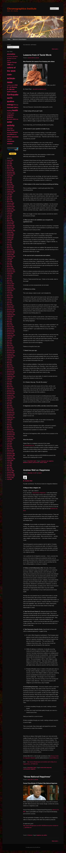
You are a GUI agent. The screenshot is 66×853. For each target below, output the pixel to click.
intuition (9, 113)
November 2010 (11, 434)
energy (10, 104)
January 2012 (10, 410)
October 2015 (10, 333)
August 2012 (10, 398)
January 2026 (10, 170)
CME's (12, 64)
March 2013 (10, 386)
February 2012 (10, 409)
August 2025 (10, 175)
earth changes (12, 92)
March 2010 (10, 448)
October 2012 (10, 395)
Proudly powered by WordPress (33, 847)
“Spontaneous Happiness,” (39, 492)
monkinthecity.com (29, 445)
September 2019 (11, 272)
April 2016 (9, 323)
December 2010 (11, 433)
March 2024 (10, 201)
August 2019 (10, 273)
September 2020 (11, 256)
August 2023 (10, 211)
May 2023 (9, 217)
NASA (14, 119)
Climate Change (12, 62)
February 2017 (10, 306)
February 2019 (10, 283)
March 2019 (10, 282)
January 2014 (10, 369)
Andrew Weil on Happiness (36, 469)
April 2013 (9, 385)
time (16, 134)
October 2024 (10, 189)
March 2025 (10, 184)
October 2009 (10, 457)
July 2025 (9, 177)
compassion (43, 461)
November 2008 (11, 476)
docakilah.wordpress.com (39, 89)
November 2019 (11, 270)
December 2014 (11, 350)
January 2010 (10, 452)
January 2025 (10, 187)
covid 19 (13, 85)
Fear (17, 105)
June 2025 (9, 179)
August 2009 (10, 460)
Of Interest (30, 835)
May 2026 (9, 165)
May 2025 (9, 181)
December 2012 (11, 392)
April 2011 (9, 426)
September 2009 (11, 458)
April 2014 (9, 364)
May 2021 (9, 244)
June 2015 (9, 340)
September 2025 (11, 174)
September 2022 (11, 230)
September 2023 (11, 210)
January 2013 (10, 390)
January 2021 (10, 249)
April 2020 (9, 265)
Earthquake (12, 94)
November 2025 (11, 172)
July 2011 (9, 421)
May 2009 (9, 465)
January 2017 (10, 307)
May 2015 (9, 342)
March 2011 (10, 428)
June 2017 (9, 301)
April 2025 (9, 182)
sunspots (15, 132)
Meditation (25, 462)
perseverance (36, 462)
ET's (15, 105)
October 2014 (10, 354)
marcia (37, 57)
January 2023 (10, 223)
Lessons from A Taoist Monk (37, 54)
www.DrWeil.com (54, 758)
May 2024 (9, 198)
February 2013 (10, 388)
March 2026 (10, 167)
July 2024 (9, 194)
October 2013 (10, 374)
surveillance (10, 134)
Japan (13, 113)
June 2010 (9, 443)
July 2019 (9, 275)
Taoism (41, 462)
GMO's (16, 107)
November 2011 (11, 414)
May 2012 (9, 404)
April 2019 (9, 280)
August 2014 (10, 357)
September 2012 (11, 397)
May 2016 (9, 321)
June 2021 (9, 242)
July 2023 (9, 213)
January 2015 (10, 349)
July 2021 (9, 241)
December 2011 (11, 412)
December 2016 (11, 309)
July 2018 (9, 292)
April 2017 (9, 302)
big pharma (15, 56)
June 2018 (9, 294)
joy (42, 835)
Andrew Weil (43, 767)
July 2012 (9, 400)
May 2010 (9, 445)
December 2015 (11, 330)
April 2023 (9, 218)
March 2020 (10, 266)
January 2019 (10, 285)
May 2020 (9, 263)
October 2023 (10, 208)
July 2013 (9, 380)
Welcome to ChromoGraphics (19, 39)
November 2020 (11, 253)
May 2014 (9, 362)
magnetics (10, 115)
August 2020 (10, 258)
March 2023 (10, 220)
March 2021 (10, 247)
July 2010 (9, 441)
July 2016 (9, 318)
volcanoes (10, 141)
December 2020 (11, 251)
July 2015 (9, 338)
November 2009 (11, 455)
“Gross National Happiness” (37, 776)
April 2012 (9, 405)
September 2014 (11, 356)
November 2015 (11, 332)
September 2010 (11, 438)
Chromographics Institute (21, 8)
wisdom (45, 462)
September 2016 (11, 314)
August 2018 (10, 290)
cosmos (9, 85)
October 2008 (10, 477)
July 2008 (9, 479)
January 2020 (10, 268)
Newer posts (55, 49)
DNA (16, 85)
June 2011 (9, 422)
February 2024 (10, 203)
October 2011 (10, 416)
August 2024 (10, 193)
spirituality (9, 132)
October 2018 (10, 287)
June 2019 (9, 277)
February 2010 (10, 450)
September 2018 (11, 289)
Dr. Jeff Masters (12, 87)
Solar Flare (10, 128)
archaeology (9, 56)
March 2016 (10, 325)
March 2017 (10, 304)
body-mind (49, 767)
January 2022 (10, 235)
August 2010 (10, 440)
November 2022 (11, 227)
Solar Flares (10, 130)
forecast (10, 107)
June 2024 (9, 196)
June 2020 (9, 261)
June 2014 (9, 361)
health (15, 110)
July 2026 (9, 162)
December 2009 (11, 453)
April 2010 (9, 446)
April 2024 (9, 199)
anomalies (11, 54)
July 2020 (9, 259)
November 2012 (11, 393)
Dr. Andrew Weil (27, 481)
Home (8, 39)
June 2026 (9, 163)
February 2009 (10, 470)
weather (10, 144)
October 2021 (10, 237)
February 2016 (10, 326)
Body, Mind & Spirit (32, 461)
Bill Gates (9, 58)
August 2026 (10, 160)
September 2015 (11, 335)
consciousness (26, 769)
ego (47, 461)
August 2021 (10, 239)
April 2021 (9, 246)
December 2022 (11, 225)
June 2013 (9, 381)
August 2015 (10, 337)
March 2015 (10, 345)
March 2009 (10, 469)
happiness (51, 461)
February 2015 (10, 347)
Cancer (9, 60)
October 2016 (10, 313)
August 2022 (10, 232)
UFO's (9, 137)
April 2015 (9, 344)
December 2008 (11, 474)
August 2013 (10, 378)
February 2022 (10, 234)
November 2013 (11, 373)
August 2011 (10, 419)
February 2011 (10, 429)
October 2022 (10, 229)
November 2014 (11, 352)
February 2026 (10, 169)
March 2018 (10, 295)
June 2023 (9, 215)
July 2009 (9, 462)
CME (9, 64)
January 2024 (10, 205)
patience (30, 462)
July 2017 (9, 299)
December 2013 (11, 371)
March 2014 (10, 366)
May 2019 (9, 278)
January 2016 (10, 328)
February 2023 (10, 222)
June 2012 (9, 402)
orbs (17, 119)
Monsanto (10, 119)
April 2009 (9, 467)
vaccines (15, 137)
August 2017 (10, 297)
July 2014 (9, 359)
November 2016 (11, 311)
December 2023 (11, 206)
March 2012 (10, 407)
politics (45, 835)
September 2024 (11, 191)
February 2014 (10, 368)
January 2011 (10, 431)
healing (9, 110)
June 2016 (9, 319)
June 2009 (9, 464)
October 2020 (10, 254)
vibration (9, 139)
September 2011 (11, 417)
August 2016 (10, 316)
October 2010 (10, 436)
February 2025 (10, 186)
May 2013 (9, 383)
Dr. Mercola (10, 89)
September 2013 (11, 376)
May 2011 (9, 424)
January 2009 (10, 472)
